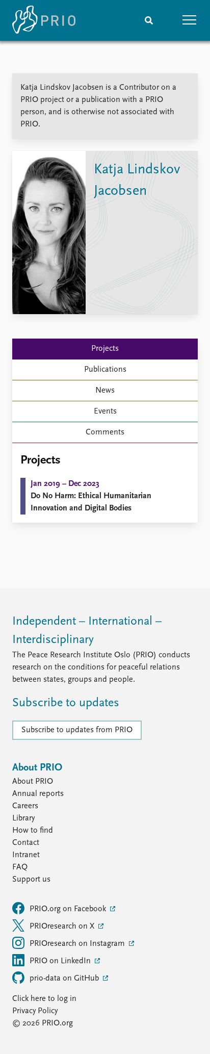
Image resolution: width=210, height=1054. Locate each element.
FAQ (20, 867)
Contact (25, 843)
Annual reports (38, 794)
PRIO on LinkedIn (61, 961)
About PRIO (32, 782)
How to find (32, 831)
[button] (189, 20)
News (105, 391)
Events (105, 411)
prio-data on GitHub (65, 978)
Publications (105, 370)
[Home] (43, 20)
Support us (31, 880)
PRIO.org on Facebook (69, 909)
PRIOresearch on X (63, 926)
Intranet (26, 855)
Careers (25, 806)
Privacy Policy (35, 1011)
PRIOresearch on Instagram (78, 944)
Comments (105, 432)
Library (23, 818)
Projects (105, 349)
